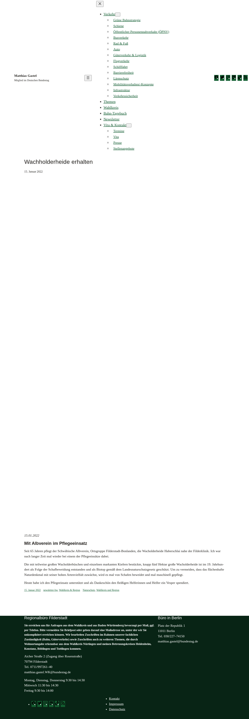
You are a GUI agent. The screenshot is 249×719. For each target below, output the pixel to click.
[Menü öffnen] (88, 78)
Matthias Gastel (25, 76)
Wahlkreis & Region (69, 590)
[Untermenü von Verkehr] (117, 14)
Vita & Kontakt (115, 125)
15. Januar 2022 (32, 590)
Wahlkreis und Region (107, 590)
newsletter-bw (50, 590)
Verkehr (109, 14)
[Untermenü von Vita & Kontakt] (128, 125)
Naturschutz (89, 590)
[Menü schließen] (100, 4)
